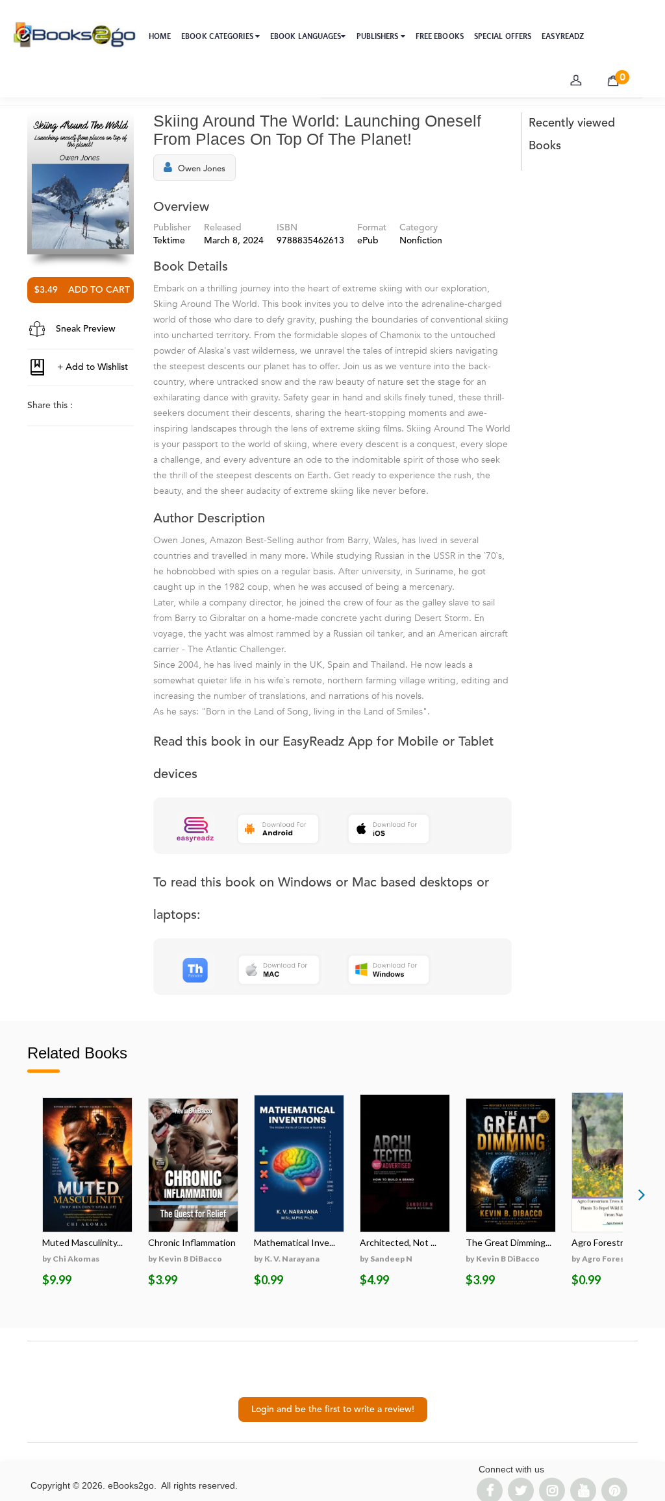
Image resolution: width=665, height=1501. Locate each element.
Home (160, 36)
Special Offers (502, 36)
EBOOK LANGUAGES (306, 36)
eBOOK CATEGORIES (218, 36)
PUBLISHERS (379, 36)
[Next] (641, 1194)
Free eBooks (440, 36)
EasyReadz (563, 36)
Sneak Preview (84, 329)
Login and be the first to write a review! (332, 1409)
